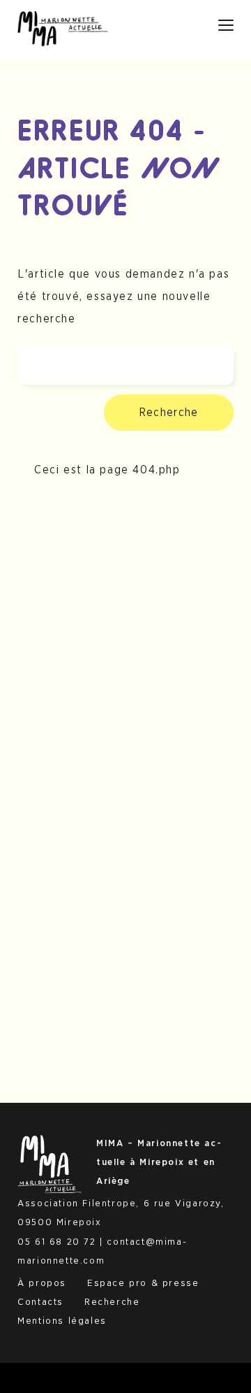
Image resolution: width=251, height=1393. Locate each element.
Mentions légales (62, 1321)
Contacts (40, 1302)
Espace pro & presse (143, 1283)
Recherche (169, 412)
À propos (41, 1283)
